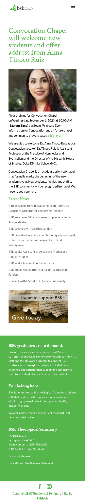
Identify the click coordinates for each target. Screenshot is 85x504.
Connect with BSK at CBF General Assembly (37, 281)
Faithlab (42, 498)
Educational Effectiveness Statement (30, 463)
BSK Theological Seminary (43, 493)
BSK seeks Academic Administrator (31, 263)
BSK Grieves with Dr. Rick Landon (30, 228)
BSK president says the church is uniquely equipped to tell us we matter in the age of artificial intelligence (41, 240)
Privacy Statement (19, 456)
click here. (55, 135)
